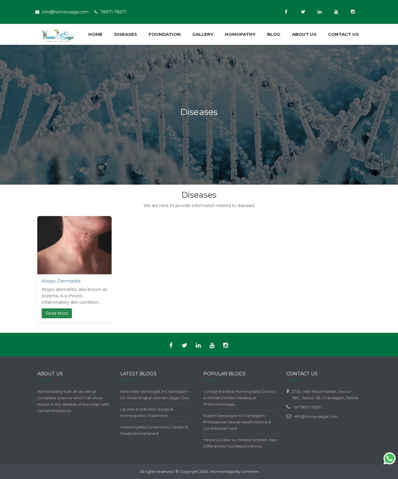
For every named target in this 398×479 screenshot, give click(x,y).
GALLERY (202, 34)
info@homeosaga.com (65, 12)
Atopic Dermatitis (61, 281)
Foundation (165, 34)
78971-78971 (113, 12)
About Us (304, 34)
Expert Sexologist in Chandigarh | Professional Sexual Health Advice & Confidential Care (237, 422)
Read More (56, 313)
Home (95, 34)
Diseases (125, 34)
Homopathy (240, 34)
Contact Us (343, 34)
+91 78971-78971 (307, 407)
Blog (273, 34)
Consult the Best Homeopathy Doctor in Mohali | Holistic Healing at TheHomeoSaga (239, 397)
